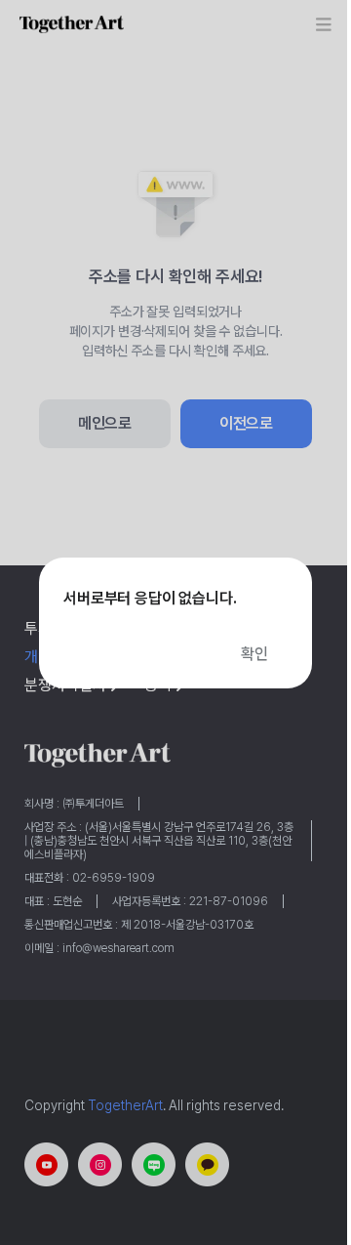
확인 (254, 653)
